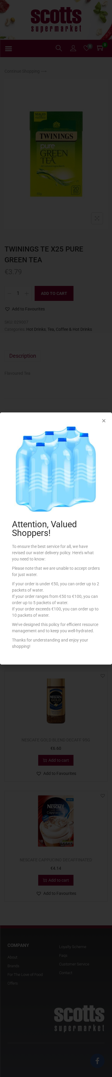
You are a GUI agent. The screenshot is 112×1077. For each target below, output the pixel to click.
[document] (56, 538)
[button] (104, 420)
